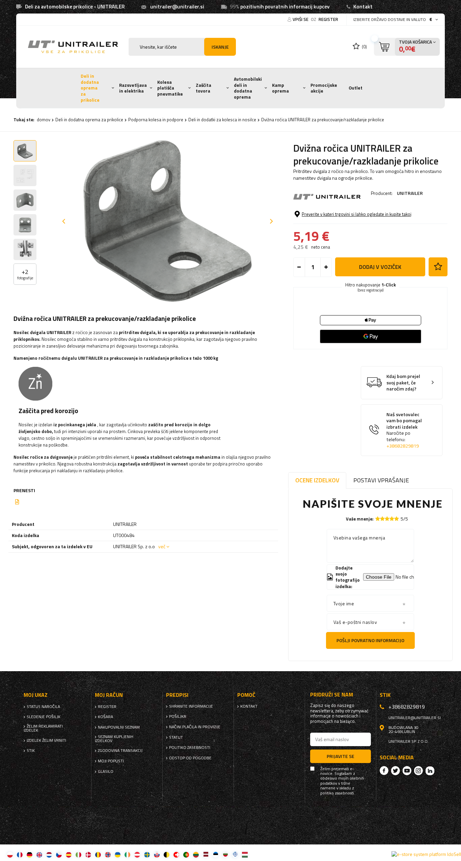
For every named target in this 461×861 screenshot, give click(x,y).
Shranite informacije (191, 706)
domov (43, 119)
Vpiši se (301, 19)
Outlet (355, 87)
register (328, 19)
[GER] (29, 854)
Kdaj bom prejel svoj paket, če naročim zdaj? (403, 382)
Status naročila (43, 707)
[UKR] (118, 854)
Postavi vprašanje (381, 480)
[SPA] (69, 854)
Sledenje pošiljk (43, 717)
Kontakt (363, 6)
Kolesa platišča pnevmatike (170, 88)
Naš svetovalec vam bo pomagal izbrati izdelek (404, 430)
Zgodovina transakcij (120, 751)
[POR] (186, 854)
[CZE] (59, 854)
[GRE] (235, 854)
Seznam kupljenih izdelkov (114, 739)
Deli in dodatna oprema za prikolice (90, 88)
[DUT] (49, 854)
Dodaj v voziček (380, 267)
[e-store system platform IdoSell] (426, 854)
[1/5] (377, 519)
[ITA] (78, 854)
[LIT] (196, 854)
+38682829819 (402, 446)
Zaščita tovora (203, 88)
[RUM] (98, 854)
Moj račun (109, 695)
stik (31, 751)
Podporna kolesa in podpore (155, 119)
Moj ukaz (36, 695)
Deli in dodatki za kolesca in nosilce (222, 119)
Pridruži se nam (331, 694)
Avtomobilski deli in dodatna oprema (248, 88)
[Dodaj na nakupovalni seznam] (438, 266)
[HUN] (245, 854)
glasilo (105, 771)
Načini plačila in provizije (194, 727)
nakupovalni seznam (119, 727)
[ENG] (39, 854)
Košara (105, 717)
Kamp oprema (280, 88)
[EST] (215, 854)
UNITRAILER (410, 193)
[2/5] (382, 519)
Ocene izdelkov (317, 480)
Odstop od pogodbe (190, 758)
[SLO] (157, 854)
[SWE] (147, 854)
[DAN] (88, 854)
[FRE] (20, 854)
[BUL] (225, 854)
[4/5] (391, 519)
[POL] (10, 854)
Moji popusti (111, 761)
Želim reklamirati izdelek (43, 728)
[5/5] (396, 519)
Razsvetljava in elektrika (133, 88)
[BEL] (166, 854)
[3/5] (387, 519)
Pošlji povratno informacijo (370, 640)
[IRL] (127, 854)
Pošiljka (177, 716)
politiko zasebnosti (189, 747)
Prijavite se (340, 756)
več (161, 546)
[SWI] (176, 854)
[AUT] (137, 854)
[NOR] (108, 854)
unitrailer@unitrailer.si (177, 6)
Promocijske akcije (323, 88)
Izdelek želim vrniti (46, 740)
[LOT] (206, 854)
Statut (176, 737)
